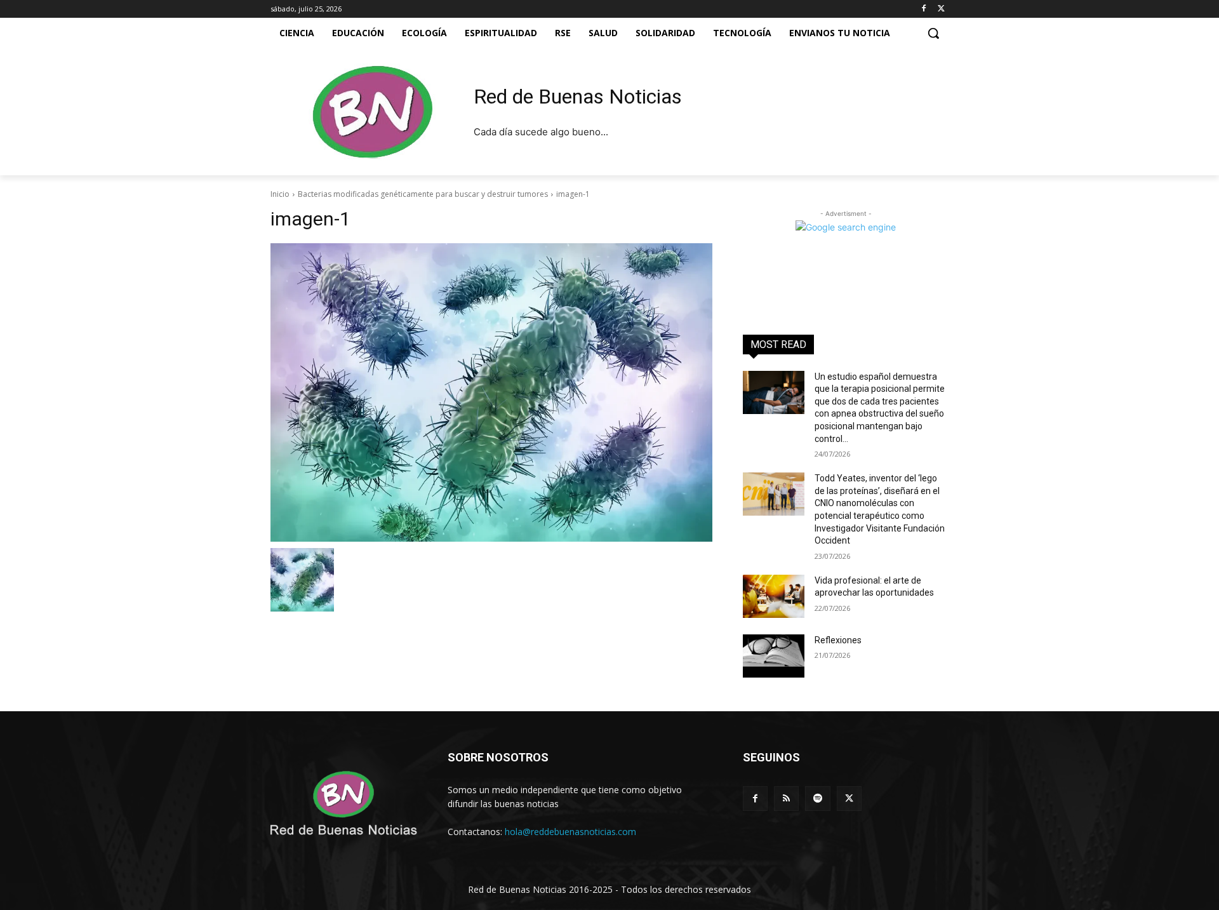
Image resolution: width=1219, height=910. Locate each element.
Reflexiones (838, 640)
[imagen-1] (491, 392)
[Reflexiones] (773, 656)
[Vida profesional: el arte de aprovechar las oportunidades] (773, 596)
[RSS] (786, 798)
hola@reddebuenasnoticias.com (570, 832)
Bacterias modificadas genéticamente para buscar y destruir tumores (423, 194)
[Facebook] (923, 9)
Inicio (280, 194)
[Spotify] (817, 798)
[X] (941, 9)
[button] (933, 33)
